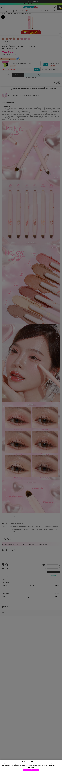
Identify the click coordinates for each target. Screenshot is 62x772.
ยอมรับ (31, 770)
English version (52, 765)
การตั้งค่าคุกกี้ (31, 767)
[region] (31, 766)
